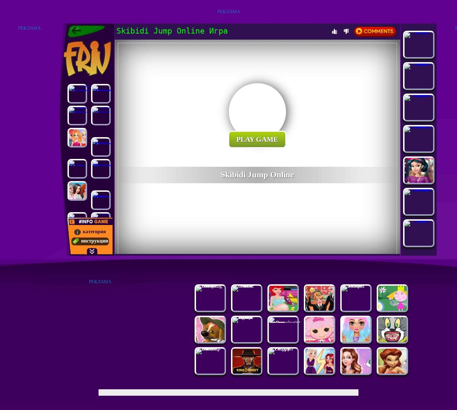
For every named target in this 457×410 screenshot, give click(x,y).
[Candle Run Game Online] (246, 285)
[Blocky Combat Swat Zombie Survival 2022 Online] (419, 189)
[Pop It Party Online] (419, 32)
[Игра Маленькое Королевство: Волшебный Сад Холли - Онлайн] (392, 309)
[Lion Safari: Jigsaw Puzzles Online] (419, 95)
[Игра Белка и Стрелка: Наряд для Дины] (210, 340)
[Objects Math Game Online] (419, 63)
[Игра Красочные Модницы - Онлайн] (77, 138)
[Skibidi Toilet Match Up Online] (101, 200)
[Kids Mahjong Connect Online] (210, 285)
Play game (257, 139)
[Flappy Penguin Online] (283, 348)
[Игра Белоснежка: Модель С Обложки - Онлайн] (419, 181)
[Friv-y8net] (86, 31)
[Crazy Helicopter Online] (77, 94)
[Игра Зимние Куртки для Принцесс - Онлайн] (77, 191)
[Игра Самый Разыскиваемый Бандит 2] (246, 372)
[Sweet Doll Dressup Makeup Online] (210, 348)
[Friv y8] (86, 58)
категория (94, 231)
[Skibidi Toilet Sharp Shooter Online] (356, 285)
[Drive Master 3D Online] (419, 221)
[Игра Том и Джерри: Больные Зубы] (392, 340)
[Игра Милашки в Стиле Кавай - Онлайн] (356, 340)
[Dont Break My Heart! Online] (419, 126)
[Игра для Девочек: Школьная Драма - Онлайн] (319, 309)
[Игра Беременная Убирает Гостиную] (283, 309)
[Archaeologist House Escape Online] (284, 323)
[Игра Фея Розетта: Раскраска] (392, 372)
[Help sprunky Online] (101, 115)
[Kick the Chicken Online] (77, 115)
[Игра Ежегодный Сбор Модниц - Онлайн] (319, 372)
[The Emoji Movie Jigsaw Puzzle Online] (246, 317)
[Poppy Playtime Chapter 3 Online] (101, 169)
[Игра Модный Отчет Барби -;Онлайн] (356, 372)
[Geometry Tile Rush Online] (101, 94)
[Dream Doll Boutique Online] (101, 147)
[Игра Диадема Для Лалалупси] (319, 340)
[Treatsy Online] (77, 169)
